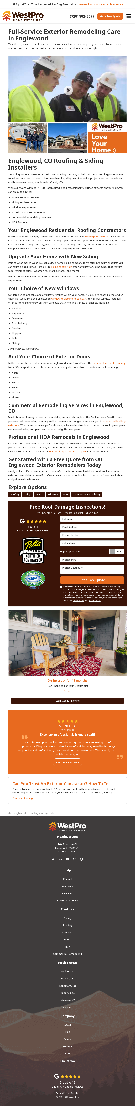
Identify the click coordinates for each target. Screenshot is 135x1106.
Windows (53, 494)
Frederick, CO (68, 992)
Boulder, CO (67, 971)
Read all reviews (67, 762)
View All (67, 1007)
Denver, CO (67, 978)
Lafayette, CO (67, 1000)
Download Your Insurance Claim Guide (100, 4)
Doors (39, 494)
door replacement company (109, 363)
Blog (67, 1031)
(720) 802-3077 (67, 847)
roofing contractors (96, 236)
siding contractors (61, 266)
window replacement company (69, 298)
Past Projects (67, 1060)
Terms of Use (78, 600)
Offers (67, 1039)
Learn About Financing (67, 700)
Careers (67, 1053)
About (67, 1024)
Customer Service (67, 900)
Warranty (67, 886)
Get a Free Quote (110, 16)
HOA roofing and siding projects (67, 451)
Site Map (75, 1093)
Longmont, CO (67, 985)
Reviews (67, 1046)
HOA (65, 494)
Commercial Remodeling (87, 494)
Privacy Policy (95, 600)
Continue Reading (22, 798)
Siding (27, 494)
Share (67, 691)
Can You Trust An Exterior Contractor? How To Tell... (63, 783)
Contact (67, 879)
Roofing (14, 494)
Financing (67, 893)
